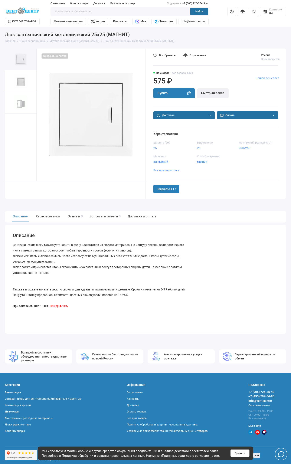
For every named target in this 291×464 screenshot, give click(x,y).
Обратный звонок (259, 405)
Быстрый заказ (212, 93)
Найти (199, 11)
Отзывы (75, 216)
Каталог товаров (24, 21)
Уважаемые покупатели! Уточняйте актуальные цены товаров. (167, 430)
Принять (240, 453)
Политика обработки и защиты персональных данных (103, 456)
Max (143, 21)
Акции (100, 21)
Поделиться (164, 189)
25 (155, 148)
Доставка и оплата (142, 216)
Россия (265, 55)
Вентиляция (13, 392)
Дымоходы (12, 411)
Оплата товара (79, 3)
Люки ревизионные (18, 424)
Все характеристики (166, 170)
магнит (202, 162)
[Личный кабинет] (231, 11)
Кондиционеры (15, 430)
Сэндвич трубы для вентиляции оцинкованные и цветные (43, 398)
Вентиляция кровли (18, 405)
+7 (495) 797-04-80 (261, 396)
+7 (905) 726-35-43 (186, 3)
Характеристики (48, 216)
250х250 (244, 148)
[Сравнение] (242, 11)
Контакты (120, 21)
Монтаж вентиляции (68, 21)
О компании (57, 3)
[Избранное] (253, 11)
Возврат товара (137, 418)
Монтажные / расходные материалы (29, 418)
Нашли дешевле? (267, 78)
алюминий (160, 162)
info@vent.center (193, 21)
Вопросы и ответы (105, 216)
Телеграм (166, 21)
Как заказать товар (122, 3)
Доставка (99, 3)
